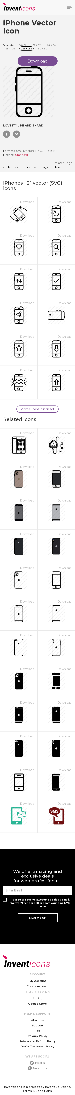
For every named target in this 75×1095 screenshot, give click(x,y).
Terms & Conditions (37, 1091)
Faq (37, 1030)
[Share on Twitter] (16, 134)
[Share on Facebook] (6, 134)
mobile (25, 167)
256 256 (26, 48)
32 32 (37, 45)
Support (37, 1025)
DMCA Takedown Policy (37, 1046)
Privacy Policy (37, 1036)
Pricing (38, 998)
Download (27, 202)
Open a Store (37, 1003)
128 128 (10, 48)
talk (15, 167)
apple (7, 167)
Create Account (38, 986)
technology (40, 167)
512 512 (42, 48)
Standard (21, 155)
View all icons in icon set (37, 409)
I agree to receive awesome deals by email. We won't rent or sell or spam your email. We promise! (40, 903)
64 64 (51, 45)
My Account (37, 980)
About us (37, 1020)
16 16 (22, 45)
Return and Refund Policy (37, 1041)
